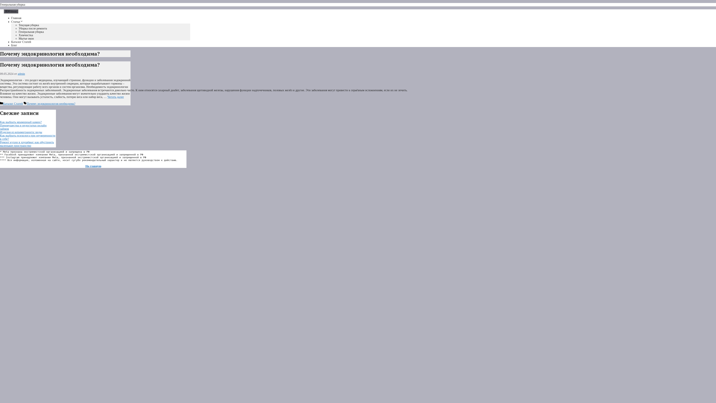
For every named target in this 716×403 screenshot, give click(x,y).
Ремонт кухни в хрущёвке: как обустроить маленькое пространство (27, 144)
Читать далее (115, 97)
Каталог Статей (21, 41)
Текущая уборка (29, 25)
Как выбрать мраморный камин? (21, 122)
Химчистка (26, 35)
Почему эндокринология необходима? (50, 64)
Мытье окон (26, 38)
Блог (14, 45)
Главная (16, 18)
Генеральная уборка (12, 4)
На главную (93, 166)
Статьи (15, 21)
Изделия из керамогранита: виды (21, 132)
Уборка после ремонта (33, 28)
